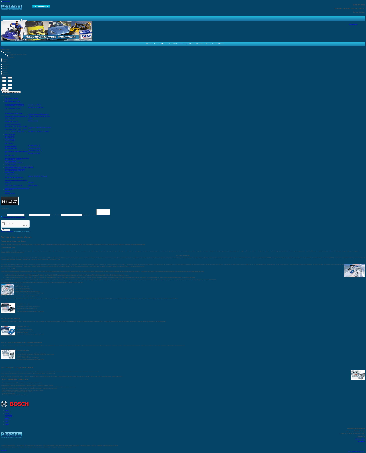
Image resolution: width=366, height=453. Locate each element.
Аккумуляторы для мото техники (12, 101)
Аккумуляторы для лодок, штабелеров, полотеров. (17, 158)
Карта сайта (4, 450)
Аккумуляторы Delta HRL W (35, 150)
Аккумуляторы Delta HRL (34, 148)
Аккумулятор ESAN (9, 137)
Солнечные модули (9, 172)
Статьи (208, 44)
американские (6, 64)
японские (5, 68)
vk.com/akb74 (361, 441)
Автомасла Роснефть (10, 193)
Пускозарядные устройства (11, 121)
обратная (5, 59)
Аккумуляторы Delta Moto (34, 104)
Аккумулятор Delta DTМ (34, 145)
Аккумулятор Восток (9, 155)
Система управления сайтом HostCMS (356, 451)
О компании (157, 44)
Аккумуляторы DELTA (10, 140)
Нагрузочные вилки (33, 120)
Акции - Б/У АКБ (173, 44)
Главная (149, 44)
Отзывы (221, 44)
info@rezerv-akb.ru (360, 438)
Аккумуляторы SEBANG (10, 161)
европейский (6, 74)
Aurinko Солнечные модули (11, 174)
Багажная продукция (33, 185)
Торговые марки (184, 44)
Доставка (192, 44)
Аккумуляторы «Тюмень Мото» (36, 107)
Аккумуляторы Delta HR (10, 146)
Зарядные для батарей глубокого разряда (38, 113)
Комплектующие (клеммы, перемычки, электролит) (17, 187)
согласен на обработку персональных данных (14, 217)
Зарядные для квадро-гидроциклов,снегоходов (16, 116)
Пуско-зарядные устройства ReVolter (14, 113)
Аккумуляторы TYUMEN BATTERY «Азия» (38, 131)
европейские (6, 66)
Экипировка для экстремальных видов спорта (16, 180)
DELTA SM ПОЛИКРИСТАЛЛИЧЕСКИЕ (14, 177)
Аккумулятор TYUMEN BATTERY (12, 123)
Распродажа (7, 99)
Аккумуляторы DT (9, 143)
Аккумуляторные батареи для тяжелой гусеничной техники (19, 165)
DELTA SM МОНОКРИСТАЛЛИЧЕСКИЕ (37, 176)
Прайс (2, 47)
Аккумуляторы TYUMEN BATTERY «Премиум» (16, 129)
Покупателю (200, 44)
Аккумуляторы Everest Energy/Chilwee (14, 162)
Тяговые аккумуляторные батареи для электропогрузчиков (19, 167)
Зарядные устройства (10, 118)
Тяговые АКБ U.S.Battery (10, 164)
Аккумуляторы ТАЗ (9, 189)
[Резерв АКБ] (11, 9)
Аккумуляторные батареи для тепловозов (15, 169)
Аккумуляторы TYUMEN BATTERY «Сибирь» (15, 131)
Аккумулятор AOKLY (9, 136)
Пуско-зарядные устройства (11, 110)
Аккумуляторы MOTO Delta (11, 98)
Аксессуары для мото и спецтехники (13, 185)
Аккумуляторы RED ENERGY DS (12, 108)
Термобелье (31, 182)
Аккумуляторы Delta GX (34, 153)
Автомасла (7, 191)
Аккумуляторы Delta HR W (11, 148)
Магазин (164, 44)
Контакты (214, 44)
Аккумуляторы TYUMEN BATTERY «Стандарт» (16, 126)
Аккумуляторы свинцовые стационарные (14, 170)
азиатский (5, 72)
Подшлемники (8, 182)
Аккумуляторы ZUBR (10, 134)
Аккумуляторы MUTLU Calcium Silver (13, 159)
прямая (4, 61)
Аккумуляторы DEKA (10, 139)
